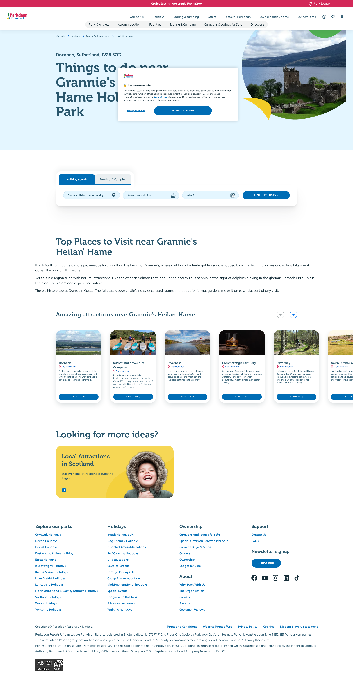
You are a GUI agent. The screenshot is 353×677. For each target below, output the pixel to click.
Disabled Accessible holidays (127, 547)
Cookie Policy (160, 97)
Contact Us (259, 535)
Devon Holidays (46, 541)
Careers (184, 597)
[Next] (293, 314)
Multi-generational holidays (127, 585)
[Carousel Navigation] (287, 314)
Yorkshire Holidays (48, 609)
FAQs (255, 541)
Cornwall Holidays (48, 535)
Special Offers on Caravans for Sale (203, 541)
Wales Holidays (46, 603)
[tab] (113, 179)
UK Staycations (118, 560)
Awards (184, 603)
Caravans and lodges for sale (199, 535)
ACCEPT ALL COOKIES (183, 110)
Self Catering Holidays (122, 553)
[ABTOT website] (176, 665)
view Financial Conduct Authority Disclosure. (239, 640)
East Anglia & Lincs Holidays (55, 553)
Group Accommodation (123, 578)
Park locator (322, 4)
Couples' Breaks (118, 566)
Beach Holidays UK (120, 535)
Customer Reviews (192, 609)
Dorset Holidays (46, 547)
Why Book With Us (192, 585)
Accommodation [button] (129, 24)
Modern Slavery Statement (299, 627)
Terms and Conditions (182, 627)
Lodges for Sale (190, 566)
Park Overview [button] (99, 24)
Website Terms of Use (217, 627)
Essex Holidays (45, 560)
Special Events (117, 591)
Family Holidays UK (121, 572)
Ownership (187, 560)
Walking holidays (119, 609)
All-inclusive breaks (121, 603)
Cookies (268, 627)
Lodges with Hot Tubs (122, 597)
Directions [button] (257, 24)
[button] (333, 17)
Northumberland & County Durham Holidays (66, 591)
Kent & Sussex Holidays (51, 572)
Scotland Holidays (48, 597)
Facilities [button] (155, 24)
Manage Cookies (136, 110)
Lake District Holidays (50, 578)
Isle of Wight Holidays (50, 566)
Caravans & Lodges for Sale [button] (223, 24)
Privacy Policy (247, 627)
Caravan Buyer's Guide (195, 547)
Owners (184, 553)
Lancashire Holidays (49, 585)
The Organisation (191, 591)
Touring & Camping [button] (183, 24)
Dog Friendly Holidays (122, 541)
